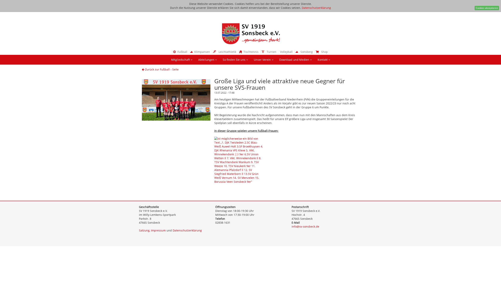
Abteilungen (206, 59)
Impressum (158, 230)
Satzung (144, 230)
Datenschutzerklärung (316, 8)
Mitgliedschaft (181, 59)
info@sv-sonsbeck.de (305, 226)
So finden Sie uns (234, 59)
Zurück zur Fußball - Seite (161, 69)
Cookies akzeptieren (487, 8)
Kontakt (323, 59)
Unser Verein (263, 59)
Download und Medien (294, 59)
